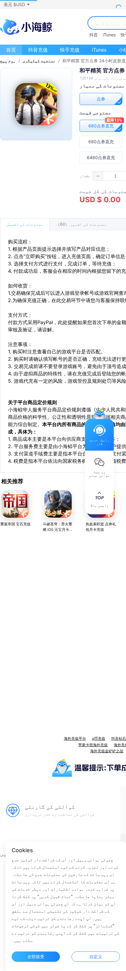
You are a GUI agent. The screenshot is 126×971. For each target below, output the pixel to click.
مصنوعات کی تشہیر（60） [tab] (81, 224)
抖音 (93, 34)
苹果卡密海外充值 (93, 745)
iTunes (109, 34)
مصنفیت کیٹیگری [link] (39, 61)
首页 (11, 50)
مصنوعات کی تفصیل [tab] (24, 224)
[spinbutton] (116, 176)
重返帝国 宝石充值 (15, 524)
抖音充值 (38, 50)
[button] (16, 5)
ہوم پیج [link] (8, 61)
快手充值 (70, 50)
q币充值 (98, 738)
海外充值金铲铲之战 (106, 751)
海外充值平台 (75, 738)
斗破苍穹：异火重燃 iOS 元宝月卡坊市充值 (58, 529)
